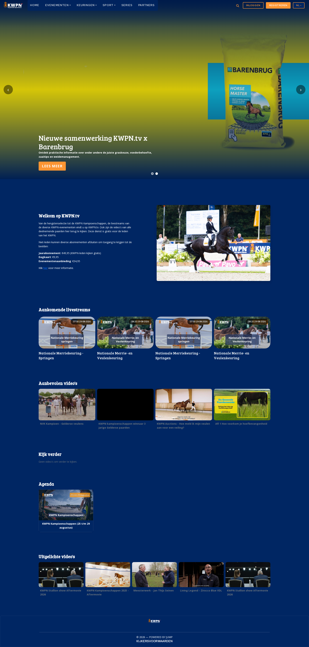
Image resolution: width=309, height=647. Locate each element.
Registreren (278, 5)
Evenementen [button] (57, 5)
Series (126, 5)
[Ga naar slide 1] (152, 173)
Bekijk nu (52, 166)
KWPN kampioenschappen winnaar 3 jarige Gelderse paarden (122, 425)
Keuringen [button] (86, 5)
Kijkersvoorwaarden (154, 641)
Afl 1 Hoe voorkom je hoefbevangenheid (241, 423)
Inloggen (253, 5)
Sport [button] (108, 5)
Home (34, 5)
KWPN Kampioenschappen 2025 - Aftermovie (108, 592)
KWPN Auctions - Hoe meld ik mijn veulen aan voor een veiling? (183, 425)
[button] (67, 408)
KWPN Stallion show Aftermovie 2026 (60, 592)
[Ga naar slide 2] (156, 173)
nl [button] (298, 5)
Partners (146, 5)
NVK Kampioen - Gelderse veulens (62, 423)
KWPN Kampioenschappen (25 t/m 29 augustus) (66, 525)
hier (45, 268)
